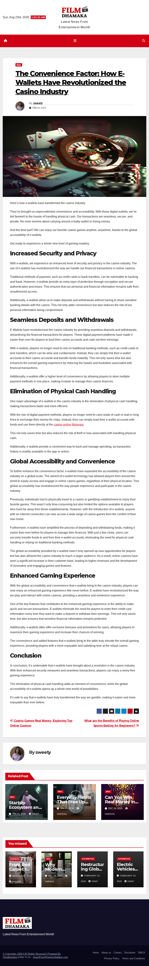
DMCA (141, 952)
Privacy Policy (111, 958)
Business (15, 859)
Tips (48, 859)
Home (96, 952)
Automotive (88, 859)
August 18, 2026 (22, 876)
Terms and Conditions (133, 958)
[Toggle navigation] (75, 41)
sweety (38, 103)
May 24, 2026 (55, 876)
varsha (16, 881)
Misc (19, 65)
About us (106, 952)
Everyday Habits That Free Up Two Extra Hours (74, 802)
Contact (118, 952)
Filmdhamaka (10, 957)
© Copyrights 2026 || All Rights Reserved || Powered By (32, 954)
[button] (143, 40)
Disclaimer (129, 952)
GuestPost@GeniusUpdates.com (50, 957)
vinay (35, 814)
